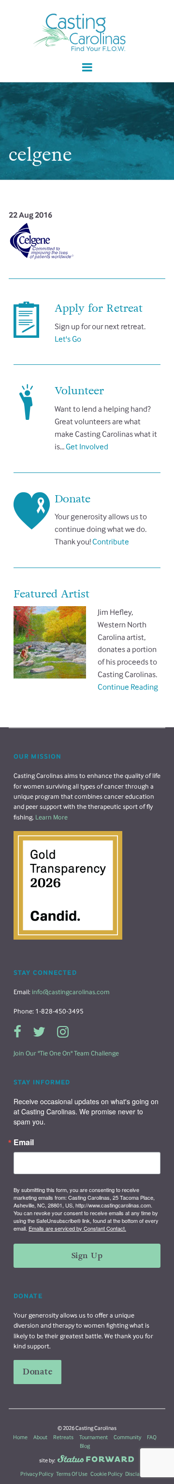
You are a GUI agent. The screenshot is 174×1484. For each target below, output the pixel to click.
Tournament (93, 1437)
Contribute (110, 541)
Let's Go (68, 339)
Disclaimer (138, 1473)
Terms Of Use (71, 1473)
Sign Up (87, 1255)
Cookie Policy (106, 1473)
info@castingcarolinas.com (71, 992)
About (40, 1437)
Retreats (63, 1437)
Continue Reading (128, 687)
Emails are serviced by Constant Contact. (77, 1228)
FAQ (152, 1437)
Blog (85, 1445)
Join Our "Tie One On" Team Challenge (66, 1053)
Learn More (51, 817)
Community (127, 1437)
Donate (37, 1372)
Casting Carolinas (87, 33)
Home (20, 1437)
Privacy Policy (36, 1473)
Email (24, 1142)
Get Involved (87, 446)
